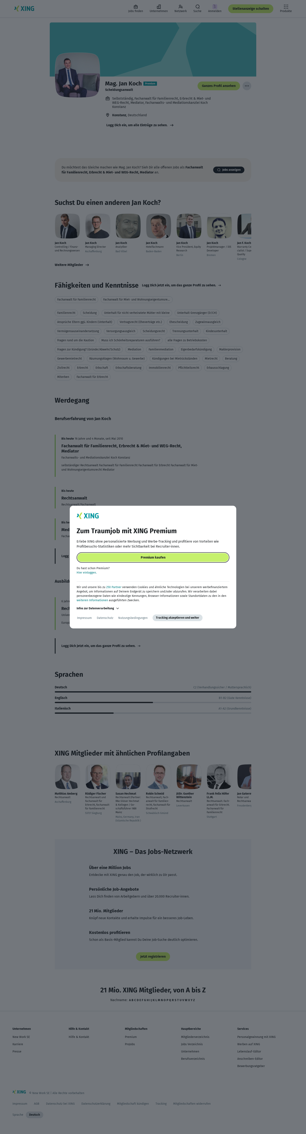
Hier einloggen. (87, 572)
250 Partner (113, 587)
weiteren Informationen (92, 600)
